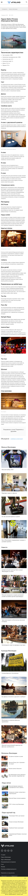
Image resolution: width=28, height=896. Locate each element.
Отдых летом (6, 783)
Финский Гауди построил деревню (17, 798)
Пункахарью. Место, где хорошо (16, 815)
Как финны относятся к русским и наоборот (14, 696)
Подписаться (14, 876)
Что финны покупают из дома (16, 756)
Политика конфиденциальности (8, 869)
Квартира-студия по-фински (9, 493)
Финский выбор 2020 (7, 469)
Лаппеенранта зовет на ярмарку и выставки (13, 645)
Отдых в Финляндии (6, 857)
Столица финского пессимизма (10, 673)
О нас (2, 864)
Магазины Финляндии (9, 753)
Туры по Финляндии (6, 859)
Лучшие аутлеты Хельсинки (15, 768)
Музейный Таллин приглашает (16, 828)
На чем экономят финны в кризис (11, 516)
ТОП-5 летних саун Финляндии (16, 804)
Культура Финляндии (8, 651)
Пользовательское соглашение (8, 862)
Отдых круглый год (8, 813)
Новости (4, 547)
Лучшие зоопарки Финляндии (16, 821)
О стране (3, 854)
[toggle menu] (1, 2)
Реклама (3, 866)
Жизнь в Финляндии (8, 447)
